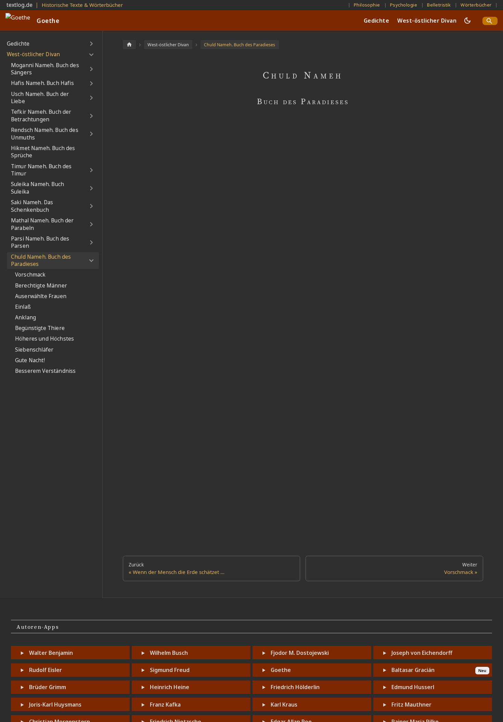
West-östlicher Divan (426, 20)
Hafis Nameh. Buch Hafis (42, 83)
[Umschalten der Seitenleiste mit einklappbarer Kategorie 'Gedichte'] (91, 44)
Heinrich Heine (169, 687)
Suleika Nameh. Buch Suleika (37, 188)
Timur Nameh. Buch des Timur (41, 170)
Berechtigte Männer (41, 285)
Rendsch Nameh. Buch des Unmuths (44, 133)
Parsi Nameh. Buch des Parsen (40, 242)
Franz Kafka (165, 704)
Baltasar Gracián (413, 670)
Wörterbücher (476, 5)
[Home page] (129, 44)
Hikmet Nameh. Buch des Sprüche (43, 152)
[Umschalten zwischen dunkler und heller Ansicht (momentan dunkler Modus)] (467, 20)
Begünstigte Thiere (40, 328)
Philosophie (367, 5)
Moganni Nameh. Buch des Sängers (45, 69)
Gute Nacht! (30, 360)
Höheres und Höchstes (44, 338)
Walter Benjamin (51, 653)
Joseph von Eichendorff (421, 653)
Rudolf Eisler (45, 670)
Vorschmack (30, 274)
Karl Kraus (284, 704)
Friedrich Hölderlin (295, 687)
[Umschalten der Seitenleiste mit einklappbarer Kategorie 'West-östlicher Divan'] (91, 54)
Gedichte (376, 20)
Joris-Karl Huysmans (55, 704)
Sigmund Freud (170, 670)
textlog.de (20, 5)
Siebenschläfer (34, 349)
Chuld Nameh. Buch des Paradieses (41, 260)
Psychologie (403, 5)
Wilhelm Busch (169, 653)
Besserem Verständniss (45, 371)
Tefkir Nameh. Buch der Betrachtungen (41, 115)
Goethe (281, 670)
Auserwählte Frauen (40, 296)
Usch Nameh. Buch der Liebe (40, 97)
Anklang (25, 317)
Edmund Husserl (412, 687)
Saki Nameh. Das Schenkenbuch (32, 206)
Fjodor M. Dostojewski (300, 653)
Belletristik (439, 5)
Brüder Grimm (47, 687)
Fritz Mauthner (411, 704)
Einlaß (23, 306)
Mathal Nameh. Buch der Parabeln (42, 224)
